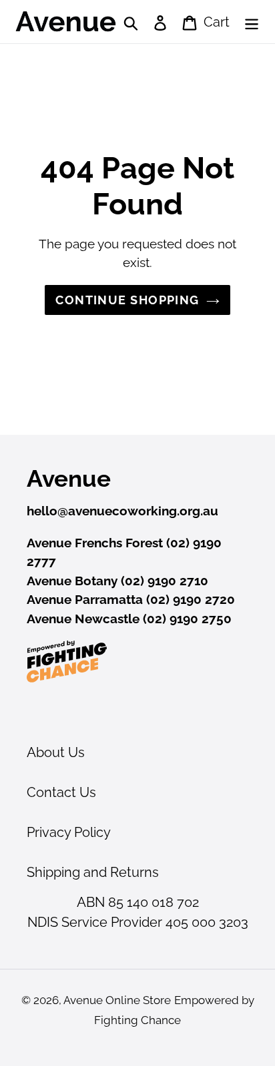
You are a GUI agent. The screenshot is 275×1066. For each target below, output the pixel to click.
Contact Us (61, 792)
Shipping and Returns (93, 872)
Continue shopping (127, 300)
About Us (56, 752)
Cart (215, 21)
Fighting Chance (137, 1020)
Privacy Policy (69, 832)
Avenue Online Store (117, 1000)
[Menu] (251, 22)
